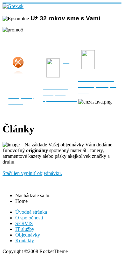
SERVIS (24, 223)
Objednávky (27, 235)
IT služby (24, 229)
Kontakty (24, 240)
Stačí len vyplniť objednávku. (32, 173)
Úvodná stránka (31, 212)
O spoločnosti (29, 217)
